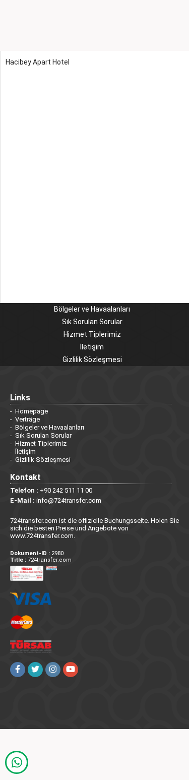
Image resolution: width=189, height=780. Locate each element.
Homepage (31, 411)
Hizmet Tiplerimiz (92, 334)
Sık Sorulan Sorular (92, 322)
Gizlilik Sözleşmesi (92, 359)
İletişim (92, 347)
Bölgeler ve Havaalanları (92, 309)
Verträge (27, 419)
